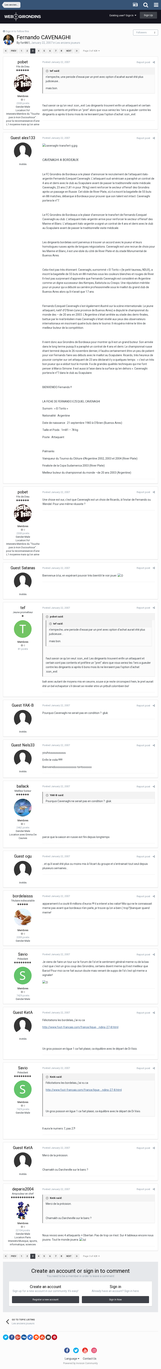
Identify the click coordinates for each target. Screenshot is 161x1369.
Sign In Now (115, 1299)
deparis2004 (23, 1189)
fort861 (25, 42)
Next (68, 51)
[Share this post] (154, 62)
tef (22, 607)
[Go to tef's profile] (23, 629)
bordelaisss (23, 896)
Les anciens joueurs (68, 42)
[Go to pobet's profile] (23, 83)
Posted (56, 62)
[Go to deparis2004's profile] (23, 1210)
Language (71, 1358)
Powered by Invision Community (80, 1363)
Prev (13, 51)
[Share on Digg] (24, 1337)
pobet (23, 62)
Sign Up (148, 15)
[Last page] (77, 51)
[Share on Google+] (18, 1337)
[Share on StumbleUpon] (42, 1337)
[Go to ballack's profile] (23, 807)
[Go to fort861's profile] (8, 39)
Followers (141, 32)
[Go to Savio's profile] (23, 975)
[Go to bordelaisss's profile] (23, 917)
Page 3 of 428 (90, 51)
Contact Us (89, 1358)
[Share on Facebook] (12, 1337)
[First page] (5, 51)
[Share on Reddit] (36, 1337)
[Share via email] (48, 1337)
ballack (23, 786)
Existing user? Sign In (122, 15)
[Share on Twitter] (5, 1337)
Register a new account (46, 1299)
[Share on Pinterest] (54, 1337)
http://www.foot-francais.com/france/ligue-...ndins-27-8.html (80, 1027)
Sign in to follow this (17, 31)
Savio (23, 954)
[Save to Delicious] (30, 1337)
